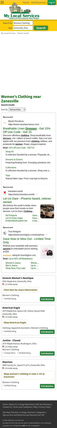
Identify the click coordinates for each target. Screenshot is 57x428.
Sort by (4, 109)
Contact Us (7, 407)
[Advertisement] (28, 64)
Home (5, 404)
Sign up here (8, 415)
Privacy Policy (45, 407)
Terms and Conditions (22, 407)
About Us (13, 404)
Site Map (6, 412)
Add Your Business (43, 404)
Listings (23, 412)
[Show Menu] (2, 2)
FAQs (35, 407)
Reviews (15, 412)
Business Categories (36, 412)
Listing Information (26, 404)
